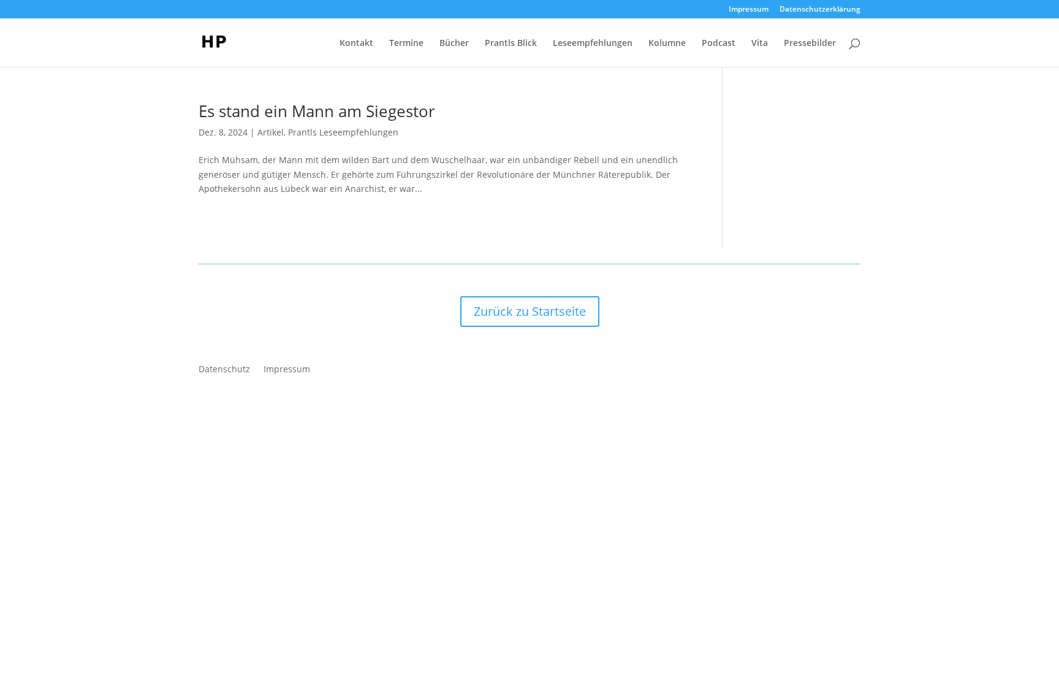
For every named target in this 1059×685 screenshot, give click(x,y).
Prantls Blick (511, 43)
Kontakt (356, 43)
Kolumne (667, 43)
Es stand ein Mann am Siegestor (317, 111)
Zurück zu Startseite (530, 311)
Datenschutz (224, 370)
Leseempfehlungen (592, 43)
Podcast (718, 43)
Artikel (270, 132)
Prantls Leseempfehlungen (343, 132)
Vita (759, 43)
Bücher (454, 43)
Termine (406, 43)
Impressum (749, 10)
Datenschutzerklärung (820, 10)
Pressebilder (810, 43)
